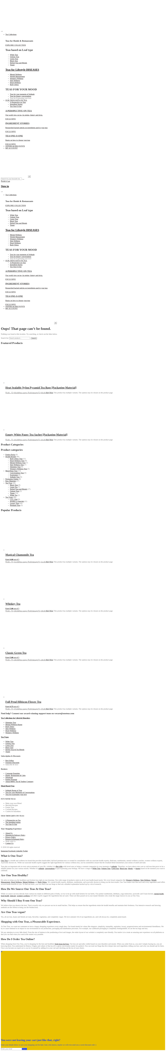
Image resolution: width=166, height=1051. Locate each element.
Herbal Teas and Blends (18, 489)
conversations (50, 868)
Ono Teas (4, 861)
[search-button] (23, 179)
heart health (5, 896)
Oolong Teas (14, 491)
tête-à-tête (59, 866)
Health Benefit (10, 457)
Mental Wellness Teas (17, 463)
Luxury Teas (14, 503)
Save (24, 1049)
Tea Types (9, 497)
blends (130, 868)
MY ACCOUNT (11, 148)
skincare (13, 896)
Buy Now (49, 393)
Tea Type (8, 483)
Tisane (12, 493)
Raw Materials (10, 481)
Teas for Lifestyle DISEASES (22, 69)
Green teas (115, 868)
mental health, (159, 894)
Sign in (5, 186)
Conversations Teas (17, 473)
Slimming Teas (15, 467)
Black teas (123, 868)
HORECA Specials (17, 501)
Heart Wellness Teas (17, 461)
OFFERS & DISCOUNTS (15, 146)
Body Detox (42, 882)
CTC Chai (13, 499)
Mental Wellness (28, 882)
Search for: (5, 338)
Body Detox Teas (16, 459)
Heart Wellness (16, 882)
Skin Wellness (145, 880)
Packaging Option (11, 479)
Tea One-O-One (16, 106)
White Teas (96, 868)
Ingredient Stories (16, 104)
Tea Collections (10, 34)
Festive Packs (10, 455)
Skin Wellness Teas (17, 465)
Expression (14, 475)
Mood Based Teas (7, 786)
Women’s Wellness (132, 880)
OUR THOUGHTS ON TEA (16, 100)
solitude (114, 866)
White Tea (13, 495)
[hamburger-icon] (2, 31)
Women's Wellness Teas (18, 469)
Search (33, 338)
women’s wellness (23, 896)
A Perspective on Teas (18, 102)
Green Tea (13, 487)
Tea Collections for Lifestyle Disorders (15, 718)
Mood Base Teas (11, 471)
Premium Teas (15, 505)
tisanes (138, 868)
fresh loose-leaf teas (62, 944)
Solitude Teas (15, 477)
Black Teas (14, 485)
